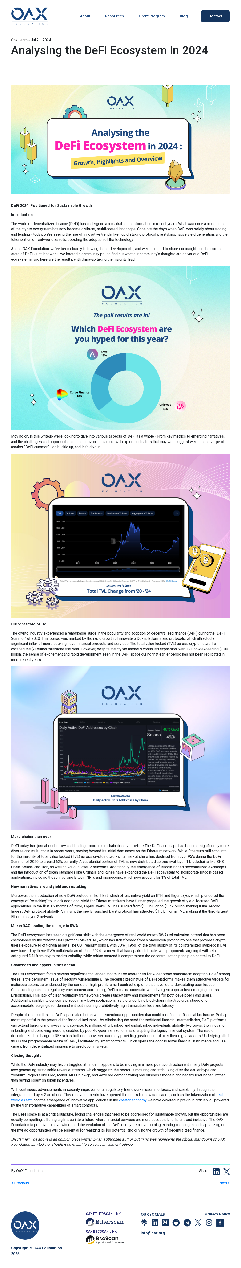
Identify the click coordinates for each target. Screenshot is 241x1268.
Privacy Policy (217, 1214)
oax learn (19, 40)
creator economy (133, 1100)
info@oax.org (153, 1233)
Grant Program (152, 16)
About (85, 16)
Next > (224, 1183)
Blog (184, 16)
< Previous (20, 1183)
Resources (114, 16)
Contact (215, 16)
